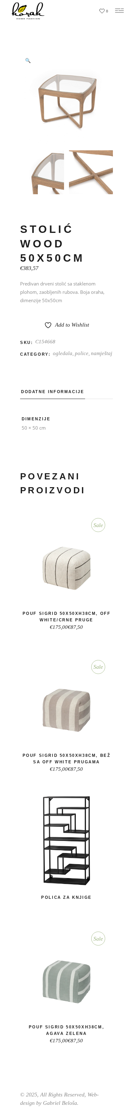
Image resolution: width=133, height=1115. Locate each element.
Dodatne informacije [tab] (52, 391)
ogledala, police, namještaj (82, 353)
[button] (27, 60)
